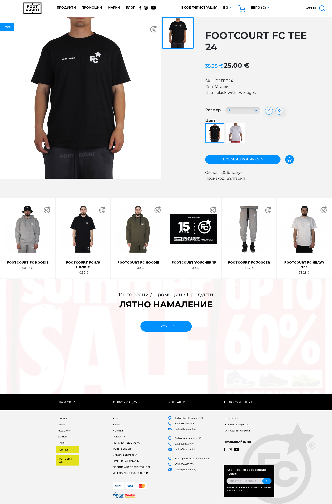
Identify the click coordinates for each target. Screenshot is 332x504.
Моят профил (232, 418)
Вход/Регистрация (199, 7)
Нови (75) (63, 449)
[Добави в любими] (289, 159)
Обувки (62, 418)
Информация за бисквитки (130, 473)
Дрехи (61, 424)
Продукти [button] (66, 7)
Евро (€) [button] (258, 7)
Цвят (210, 120)
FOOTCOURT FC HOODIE (28, 262)
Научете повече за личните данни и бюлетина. (249, 489)
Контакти (119, 436)
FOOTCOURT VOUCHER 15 (194, 262)
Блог (130, 7)
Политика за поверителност (131, 467)
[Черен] (215, 133)
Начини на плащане (126, 461)
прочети (166, 326)
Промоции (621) (65, 460)
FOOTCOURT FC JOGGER (249, 262)
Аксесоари (64, 430)
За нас (117, 424)
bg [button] (225, 7)
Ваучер (62, 436)
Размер (213, 110)
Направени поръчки (237, 430)
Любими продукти (236, 424)
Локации (118, 430)
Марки (114, 7)
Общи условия (122, 448)
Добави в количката (243, 159)
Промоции (92, 7)
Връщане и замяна (125, 455)
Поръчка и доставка (126, 442)
